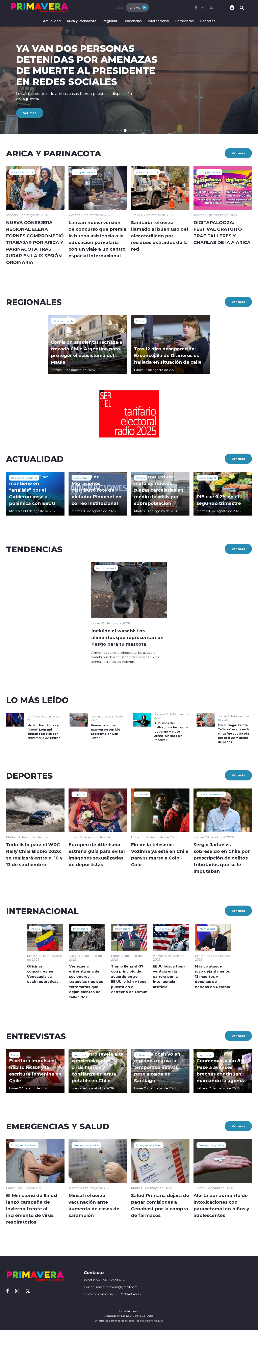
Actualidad (52, 21)
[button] (109, 130)
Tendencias (132, 21)
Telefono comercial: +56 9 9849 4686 (112, 1294)
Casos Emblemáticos (211, 794)
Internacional (158, 21)
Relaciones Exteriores (24, 477)
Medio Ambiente (63, 320)
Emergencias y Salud (23, 1145)
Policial (140, 320)
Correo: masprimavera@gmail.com (110, 1287)
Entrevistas (184, 21)
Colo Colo (142, 794)
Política (140, 477)
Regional (109, 21)
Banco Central (207, 477)
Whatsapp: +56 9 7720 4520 (105, 1279)
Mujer (14, 1054)
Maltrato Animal (106, 567)
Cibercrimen (81, 477)
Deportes (207, 21)
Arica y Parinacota (81, 21)
